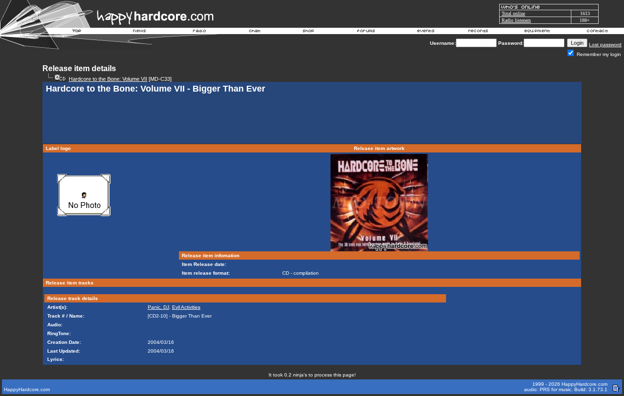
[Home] (77, 32)
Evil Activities (186, 307)
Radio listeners (516, 20)
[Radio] (200, 32)
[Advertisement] (312, 120)
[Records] (478, 32)
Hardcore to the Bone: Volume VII (108, 79)
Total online (513, 13)
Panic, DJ (158, 307)
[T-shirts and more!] (308, 32)
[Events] (425, 32)
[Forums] (366, 32)
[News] (138, 32)
